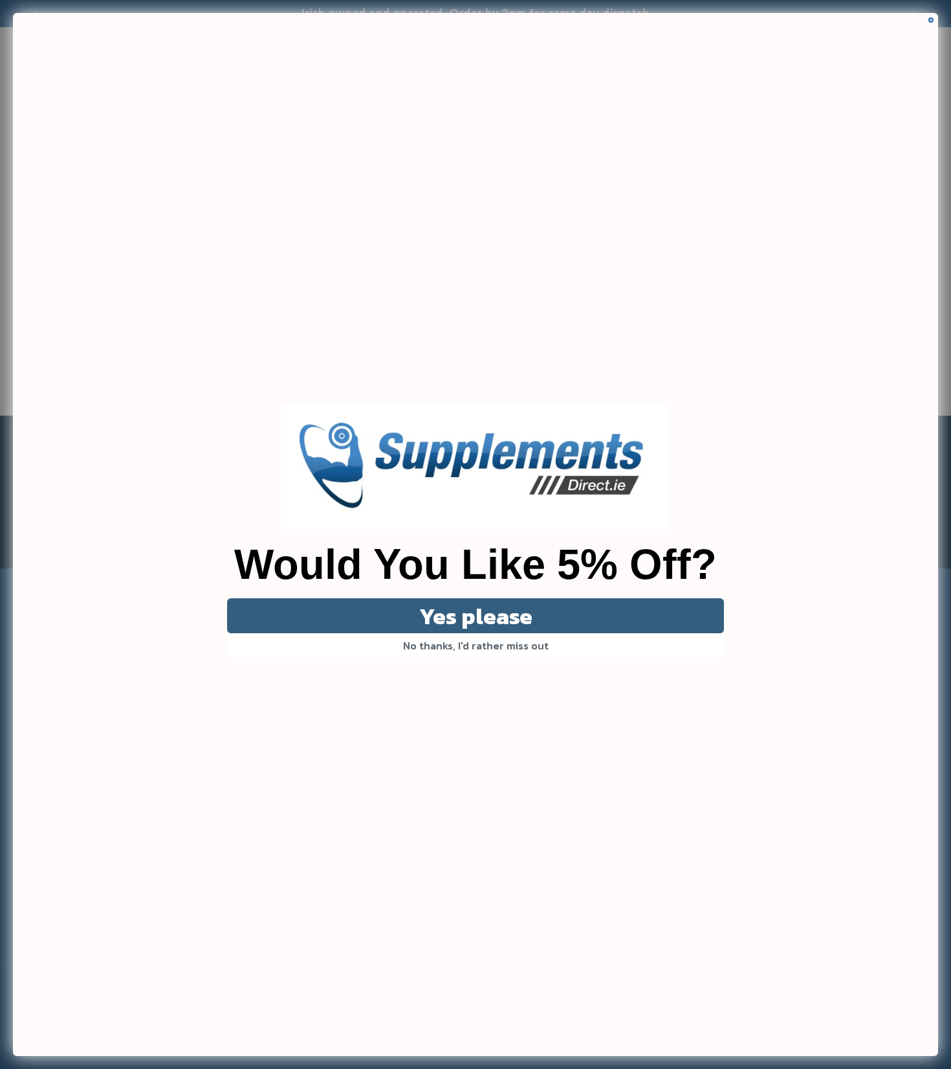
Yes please (475, 616)
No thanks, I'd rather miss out (476, 645)
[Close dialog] (931, 20)
